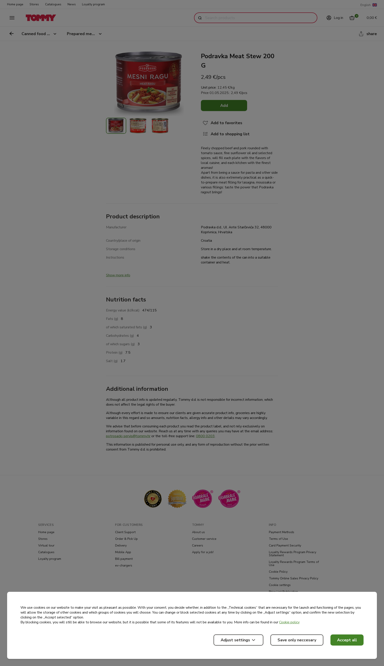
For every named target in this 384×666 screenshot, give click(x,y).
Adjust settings (235, 640)
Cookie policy (289, 622)
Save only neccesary (297, 640)
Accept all (347, 640)
